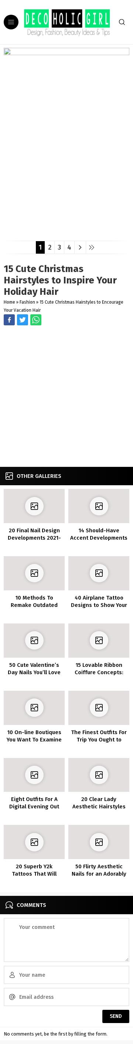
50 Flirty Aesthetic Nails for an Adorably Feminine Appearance (99, 873)
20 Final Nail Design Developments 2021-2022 (34, 537)
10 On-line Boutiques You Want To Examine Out (34, 739)
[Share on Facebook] (9, 319)
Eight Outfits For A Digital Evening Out (34, 803)
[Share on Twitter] (35, 319)
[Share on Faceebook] (22, 319)
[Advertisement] (66, 397)
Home (9, 302)
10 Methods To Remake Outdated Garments (34, 605)
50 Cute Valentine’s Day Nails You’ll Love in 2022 (34, 672)
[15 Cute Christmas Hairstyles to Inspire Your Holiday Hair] (66, 232)
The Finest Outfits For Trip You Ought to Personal (99, 739)
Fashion (27, 302)
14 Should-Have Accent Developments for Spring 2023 (98, 537)
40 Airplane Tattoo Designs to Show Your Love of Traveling (99, 605)
